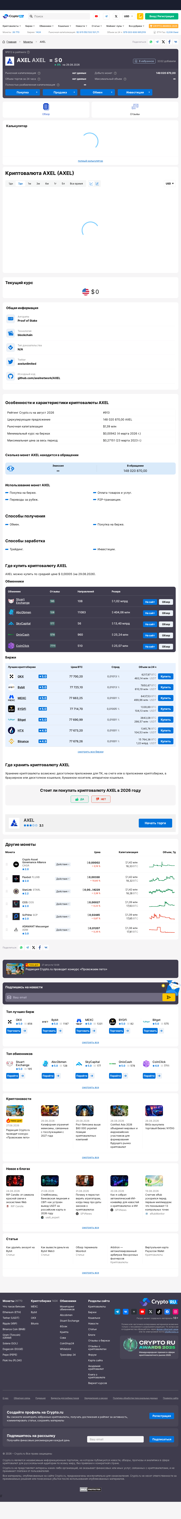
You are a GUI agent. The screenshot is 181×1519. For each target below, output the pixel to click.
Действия (61, 864)
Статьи (96, 26)
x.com (116, 16)
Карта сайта (95, 1360)
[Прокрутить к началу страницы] (173, 1496)
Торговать (13, 1030)
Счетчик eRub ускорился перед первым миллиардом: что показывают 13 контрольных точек (158, 1202)
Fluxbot (26, 877)
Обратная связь (22, 1398)
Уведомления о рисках (96, 1398)
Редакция (41, 1398)
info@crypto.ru (171, 1331)
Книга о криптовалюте (96, 1376)
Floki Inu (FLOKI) (12, 1360)
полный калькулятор (90, 160)
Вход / (153, 16)
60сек (63, 1326)
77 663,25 (76, 698)
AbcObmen (23, 612)
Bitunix (35, 1323)
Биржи (28, 26)
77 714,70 (76, 709)
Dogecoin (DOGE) (13, 1348)
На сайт (150, 601)
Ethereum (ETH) (12, 1312)
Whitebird (65, 1348)
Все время (76, 183)
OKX (21, 676)
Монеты (8, 1301)
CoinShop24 (67, 1343)
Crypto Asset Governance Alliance (34, 861)
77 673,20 (76, 730)
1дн (11, 183)
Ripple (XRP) (10, 1323)
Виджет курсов (97, 1383)
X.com (163, 41)
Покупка (23, 92)
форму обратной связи (167, 1329)
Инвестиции (135, 92)
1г (55, 183)
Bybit (21, 687)
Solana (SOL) (10, 1343)
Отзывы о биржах (99, 1340)
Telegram (106, 16)
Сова (63, 1337)
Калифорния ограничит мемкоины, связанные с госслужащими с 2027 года (55, 1130)
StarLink (27, 889)
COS (25, 902)
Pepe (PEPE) (10, 1354)
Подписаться (161, 1439)
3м (38, 183)
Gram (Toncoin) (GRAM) (11, 1336)
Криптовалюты (11, 26)
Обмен (97, 92)
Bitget (22, 719)
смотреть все (90, 1042)
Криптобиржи (41, 1301)
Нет (103, 799)
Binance (23, 741)
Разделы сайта (99, 1301)
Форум (92, 1354)
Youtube (96, 16)
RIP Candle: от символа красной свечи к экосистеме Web (20, 1198)
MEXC (22, 698)
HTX (21, 730)
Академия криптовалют (96, 1367)
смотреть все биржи (90, 751)
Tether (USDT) (11, 1317)
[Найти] (31, 16)
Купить (166, 676)
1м (29, 183)
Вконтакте (175, 41)
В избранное (146, 61)
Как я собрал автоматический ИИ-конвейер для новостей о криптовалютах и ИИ (124, 1200)
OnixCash (22, 634)
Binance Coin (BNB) (14, 1329)
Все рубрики (135, 26)
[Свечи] (97, 183)
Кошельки (63, 26)
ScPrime (27, 914)
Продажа (60, 92)
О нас (5, 1398)
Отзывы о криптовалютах (97, 1347)
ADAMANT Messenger (35, 926)
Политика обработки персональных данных (135, 1398)
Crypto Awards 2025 (165, 26)
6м (47, 183)
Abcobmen (66, 1314)
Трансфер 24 (68, 1354)
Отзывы (135, 114)
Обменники (45, 26)
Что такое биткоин (14, 1306)
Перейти (12, 1075)
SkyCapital (23, 623)
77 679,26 (76, 741)
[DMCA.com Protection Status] (90, 1489)
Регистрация (166, 16)
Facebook (169, 41)
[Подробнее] (28, 52)
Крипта (64, 1331)
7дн (20, 183)
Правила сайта (170, 1398)
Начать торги (155, 823)
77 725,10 (76, 687)
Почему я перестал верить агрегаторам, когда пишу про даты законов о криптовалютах (88, 1202)
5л (63, 183)
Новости (80, 26)
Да (82, 799)
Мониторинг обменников (67, 1308)
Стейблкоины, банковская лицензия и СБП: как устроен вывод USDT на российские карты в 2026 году (55, 1204)
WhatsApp (151, 41)
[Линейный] (91, 183)
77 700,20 (76, 676)
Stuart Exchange (23, 601)
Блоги (91, 1334)
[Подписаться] (168, 997)
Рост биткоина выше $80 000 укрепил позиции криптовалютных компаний (88, 1132)
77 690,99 (76, 719)
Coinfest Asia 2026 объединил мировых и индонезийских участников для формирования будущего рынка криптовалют (124, 1135)
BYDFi (22, 709)
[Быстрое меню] (140, 16)
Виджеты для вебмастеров (65, 1398)
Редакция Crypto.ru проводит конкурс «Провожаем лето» (66, 969)
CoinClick (22, 646)
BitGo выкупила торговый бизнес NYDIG (159, 1126)
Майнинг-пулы (114, 26)
